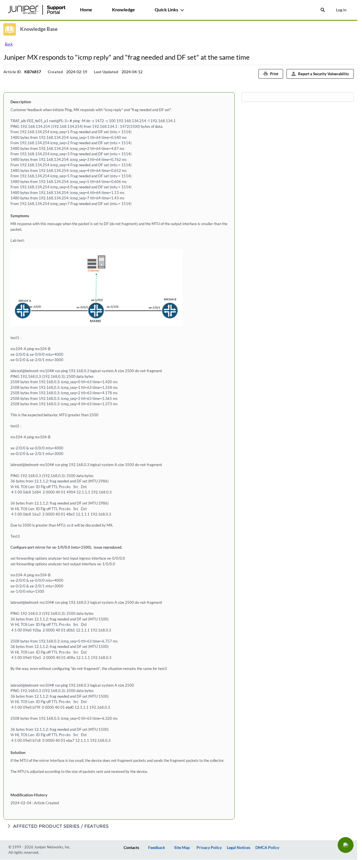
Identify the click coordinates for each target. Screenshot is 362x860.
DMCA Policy (267, 847)
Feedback (156, 847)
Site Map (182, 847)
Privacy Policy (209, 847)
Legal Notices (238, 847)
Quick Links (166, 9)
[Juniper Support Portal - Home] (36, 10)
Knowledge (123, 9)
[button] (346, 845)
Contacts (131, 847)
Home (86, 9)
